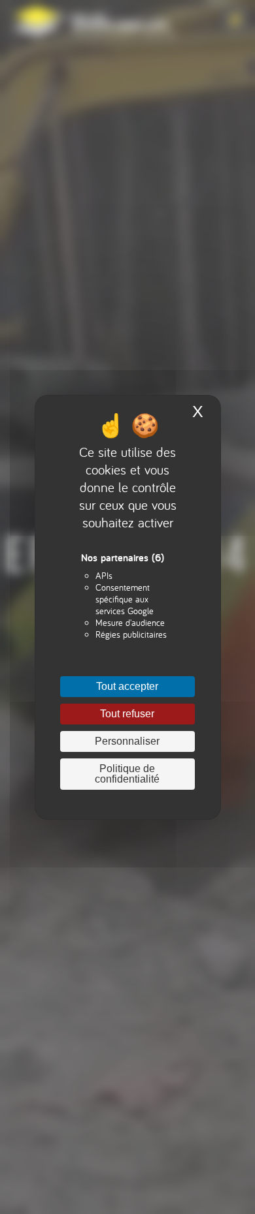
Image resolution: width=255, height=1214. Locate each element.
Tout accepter (127, 686)
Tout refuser (127, 713)
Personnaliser (127, 741)
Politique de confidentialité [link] (127, 774)
